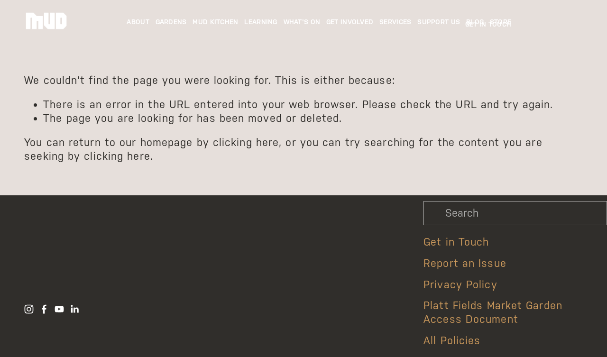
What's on (302, 22)
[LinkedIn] (74, 309)
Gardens (171, 22)
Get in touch (488, 24)
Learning (260, 22)
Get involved (349, 22)
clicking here (246, 142)
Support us (438, 22)
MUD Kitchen (215, 22)
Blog (475, 22)
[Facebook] (44, 309)
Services (395, 22)
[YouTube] (59, 309)
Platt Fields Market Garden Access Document (492, 312)
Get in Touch (456, 242)
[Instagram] (29, 309)
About (138, 22)
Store (500, 22)
